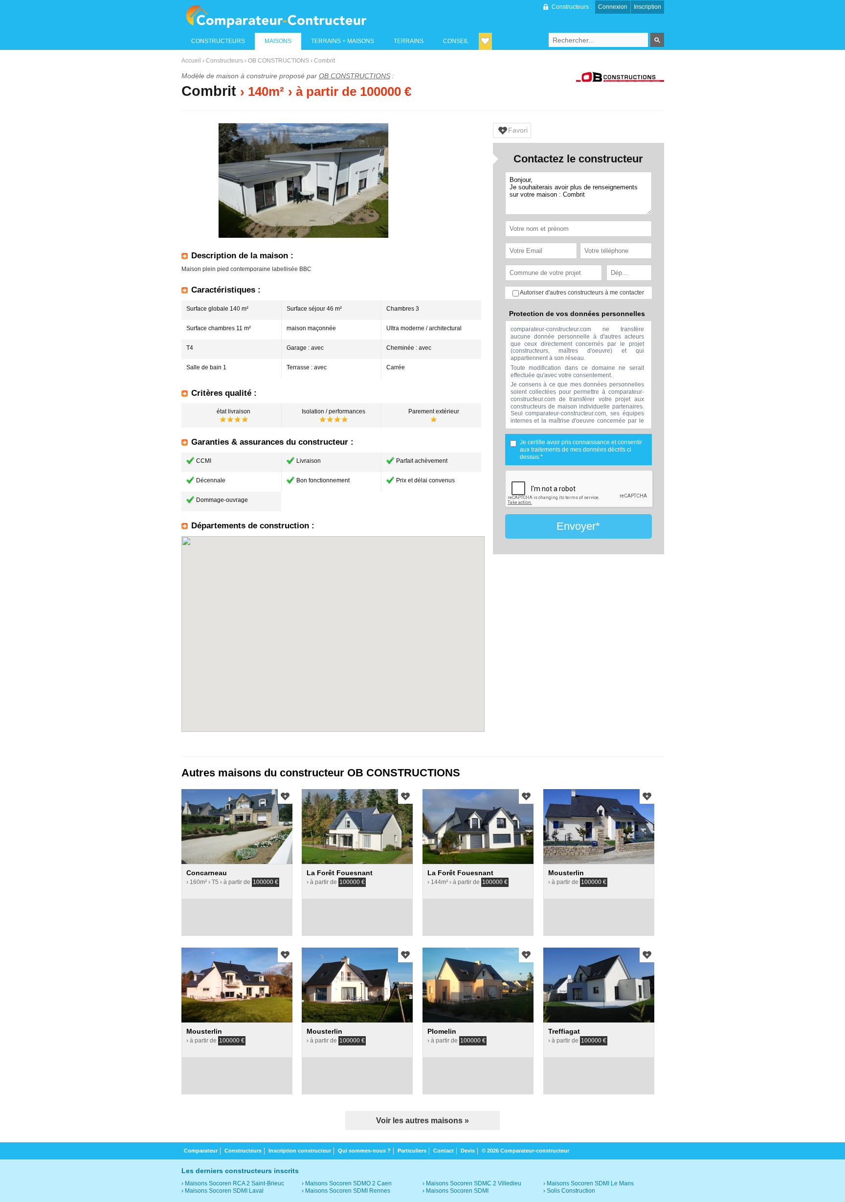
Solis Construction (571, 1190)
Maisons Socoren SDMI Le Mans (590, 1183)
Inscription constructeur (299, 1151)
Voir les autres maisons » (422, 1120)
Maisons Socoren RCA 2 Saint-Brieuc (234, 1183)
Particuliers (412, 1151)
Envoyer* (578, 526)
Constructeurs (224, 60)
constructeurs (218, 41)
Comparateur (201, 1151)
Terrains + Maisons (342, 41)
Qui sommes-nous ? (364, 1151)
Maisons (278, 41)
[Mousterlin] (598, 826)
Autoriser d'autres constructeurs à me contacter (581, 292)
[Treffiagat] (598, 985)
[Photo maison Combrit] (303, 180)
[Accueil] (276, 16)
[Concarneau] (236, 826)
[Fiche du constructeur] (620, 78)
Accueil (191, 60)
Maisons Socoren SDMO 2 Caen (348, 1183)
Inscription (647, 6)
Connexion (612, 6)
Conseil (456, 41)
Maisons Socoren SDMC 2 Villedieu (473, 1183)
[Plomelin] (478, 985)
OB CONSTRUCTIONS (278, 60)
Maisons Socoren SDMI (457, 1190)
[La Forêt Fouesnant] (357, 826)
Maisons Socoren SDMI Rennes (347, 1190)
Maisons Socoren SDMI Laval (224, 1190)
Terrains (408, 41)
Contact (443, 1151)
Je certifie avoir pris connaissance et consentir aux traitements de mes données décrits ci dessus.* (581, 449)
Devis (468, 1151)
